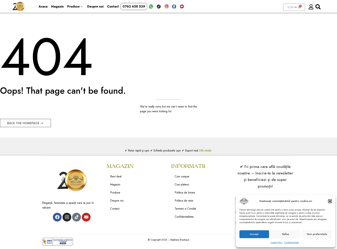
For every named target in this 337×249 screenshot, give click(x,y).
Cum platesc (182, 184)
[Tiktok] (76, 217)
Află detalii (205, 150)
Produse (73, 6)
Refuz (285, 234)
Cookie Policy (276, 242)
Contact (113, 6)
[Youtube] (86, 217)
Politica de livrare (185, 193)
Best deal (115, 176)
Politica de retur (184, 201)
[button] (330, 201)
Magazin (57, 6)
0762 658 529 (134, 6)
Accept (254, 234)
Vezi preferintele (317, 234)
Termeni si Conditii (185, 209)
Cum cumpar (182, 176)
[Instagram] (66, 217)
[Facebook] (57, 217)
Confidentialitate (291, 242)
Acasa (43, 6)
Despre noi (95, 6)
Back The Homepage (23, 123)
